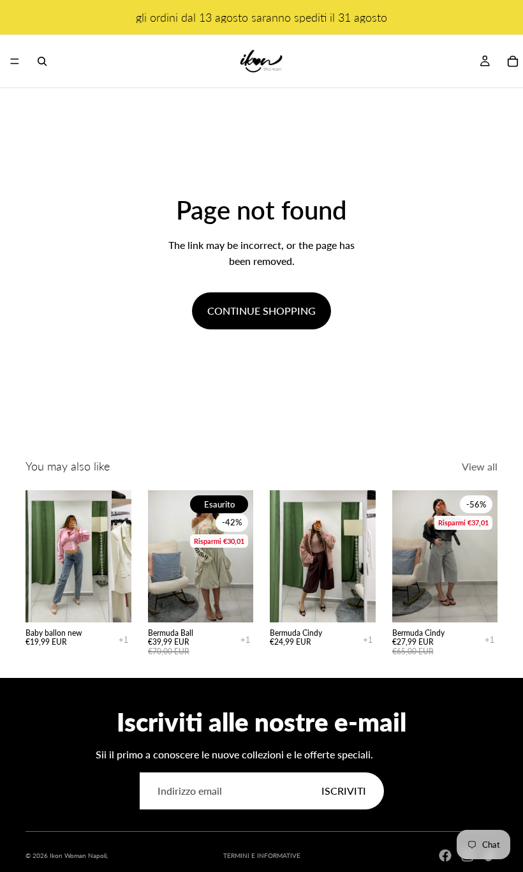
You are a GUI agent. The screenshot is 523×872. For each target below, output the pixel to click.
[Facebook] (445, 855)
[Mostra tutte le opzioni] (123, 640)
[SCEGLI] (111, 602)
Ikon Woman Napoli (78, 855)
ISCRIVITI (343, 791)
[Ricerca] (42, 61)
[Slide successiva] (239, 556)
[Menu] (14, 61)
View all (479, 466)
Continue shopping (261, 310)
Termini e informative (261, 855)
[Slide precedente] (162, 556)
